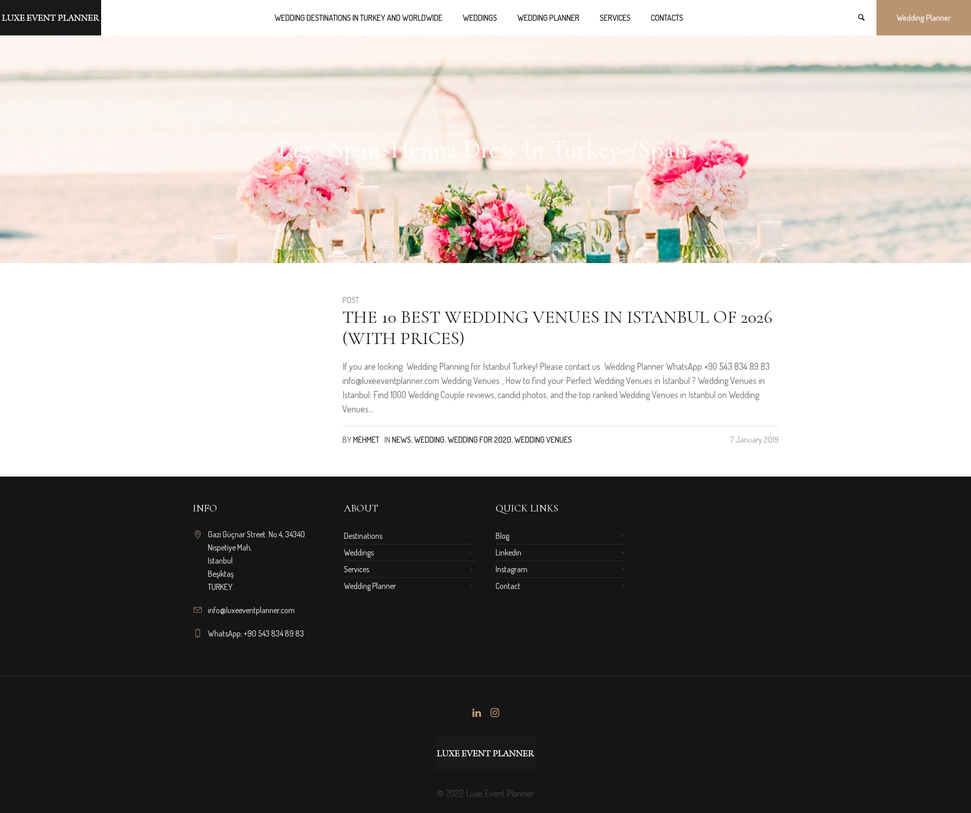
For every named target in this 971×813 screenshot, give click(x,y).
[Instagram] (494, 712)
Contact (508, 586)
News (401, 440)
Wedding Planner (370, 586)
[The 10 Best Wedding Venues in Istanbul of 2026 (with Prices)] (259, 361)
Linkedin (508, 552)
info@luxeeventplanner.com (251, 610)
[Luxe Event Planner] (485, 753)
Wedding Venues (543, 440)
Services (356, 569)
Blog (502, 536)
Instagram (511, 569)
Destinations (363, 536)
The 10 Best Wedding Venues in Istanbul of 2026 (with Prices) (557, 327)
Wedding (429, 440)
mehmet (366, 440)
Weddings (359, 552)
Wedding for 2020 (479, 440)
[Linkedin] (476, 712)
